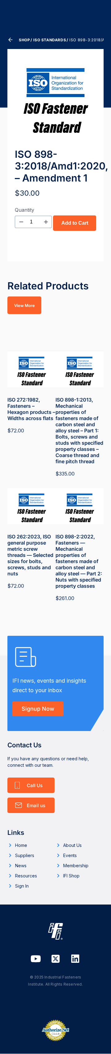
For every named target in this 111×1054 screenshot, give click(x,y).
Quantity (24, 210)
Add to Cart (74, 223)
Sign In (22, 886)
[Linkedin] (75, 959)
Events (70, 855)
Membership (75, 865)
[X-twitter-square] (55, 959)
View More (24, 305)
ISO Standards (49, 40)
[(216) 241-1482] (31, 785)
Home (21, 845)
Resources (26, 875)
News (21, 865)
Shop (24, 40)
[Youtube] (36, 959)
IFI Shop (71, 875)
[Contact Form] (31, 805)
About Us (72, 845)
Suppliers (24, 855)
